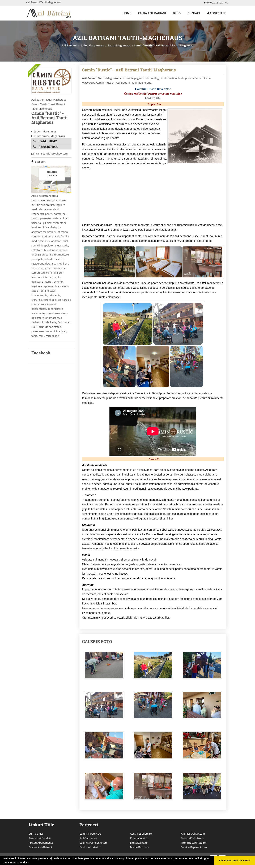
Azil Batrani (69, 45)
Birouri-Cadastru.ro (192, 838)
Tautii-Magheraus (119, 45)
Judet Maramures (92, 45)
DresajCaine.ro (139, 842)
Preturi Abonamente (41, 842)
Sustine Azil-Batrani (40, 847)
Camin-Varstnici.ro (90, 833)
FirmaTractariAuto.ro (193, 842)
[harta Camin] (51, 179)
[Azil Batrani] (49, 12)
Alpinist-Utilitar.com (193, 833)
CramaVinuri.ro (139, 838)
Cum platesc (36, 833)
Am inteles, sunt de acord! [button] (234, 860)
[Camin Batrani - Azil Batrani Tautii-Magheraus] (51, 81)
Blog (177, 13)
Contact (194, 13)
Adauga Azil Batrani (216, 2)
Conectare (217, 13)
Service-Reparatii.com (194, 847)
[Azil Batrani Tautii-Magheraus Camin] (104, 666)
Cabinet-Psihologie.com (93, 842)
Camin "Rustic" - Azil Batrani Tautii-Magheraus (129, 70)
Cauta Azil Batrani (152, 13)
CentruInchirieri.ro (90, 847)
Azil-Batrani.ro (88, 838)
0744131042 (48, 141)
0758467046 (48, 146)
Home (127, 13)
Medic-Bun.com (139, 847)
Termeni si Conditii (40, 838)
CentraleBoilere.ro (141, 833)
